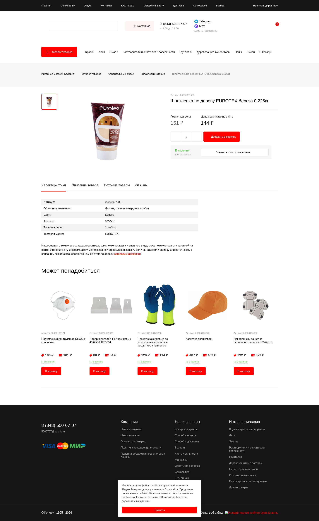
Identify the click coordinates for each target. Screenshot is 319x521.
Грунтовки (185, 52)
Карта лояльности (186, 453)
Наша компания (131, 429)
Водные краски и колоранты (247, 429)
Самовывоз (200, 5)
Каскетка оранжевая (199, 338)
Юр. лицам (127, 5)
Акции (88, 5)
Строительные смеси (242, 475)
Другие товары (238, 487)
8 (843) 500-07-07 (173, 24)
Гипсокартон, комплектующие (248, 481)
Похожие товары (117, 185)
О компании (68, 5)
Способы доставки (187, 441)
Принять (160, 509)
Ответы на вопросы (187, 465)
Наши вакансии (130, 435)
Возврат (221, 5)
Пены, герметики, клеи (243, 469)
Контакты (106, 5)
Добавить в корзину (223, 136)
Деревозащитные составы (213, 52)
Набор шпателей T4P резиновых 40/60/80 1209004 (110, 340)
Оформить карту (154, 5)
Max (202, 26)
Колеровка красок (186, 429)
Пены (238, 52)
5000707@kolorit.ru (205, 30)
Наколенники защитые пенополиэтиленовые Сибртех (253, 340)
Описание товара (84, 185)
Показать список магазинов (233, 152)
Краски (89, 52)
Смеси (250, 52)
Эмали (113, 52)
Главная (46, 5)
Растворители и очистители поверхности (149, 52)
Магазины (181, 459)
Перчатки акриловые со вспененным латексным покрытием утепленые (153, 342)
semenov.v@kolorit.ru (127, 253)
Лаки (102, 52)
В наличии (49, 361)
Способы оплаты (186, 435)
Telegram (205, 21)
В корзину (51, 371)
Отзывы (141, 185)
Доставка (178, 5)
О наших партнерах (133, 441)
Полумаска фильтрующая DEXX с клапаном (63, 340)
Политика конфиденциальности (141, 447)
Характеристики (53, 185)
